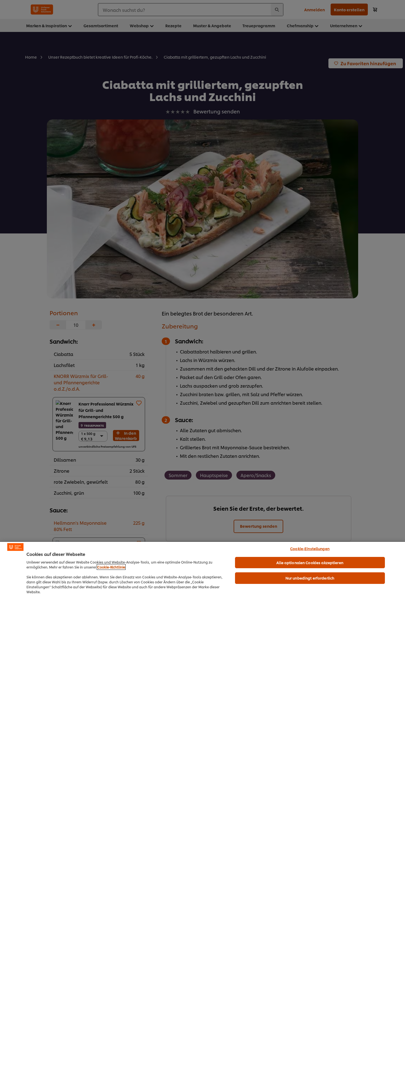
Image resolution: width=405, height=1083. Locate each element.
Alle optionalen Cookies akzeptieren (309, 562)
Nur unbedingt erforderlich (309, 577)
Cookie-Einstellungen (310, 548)
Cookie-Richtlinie (111, 567)
